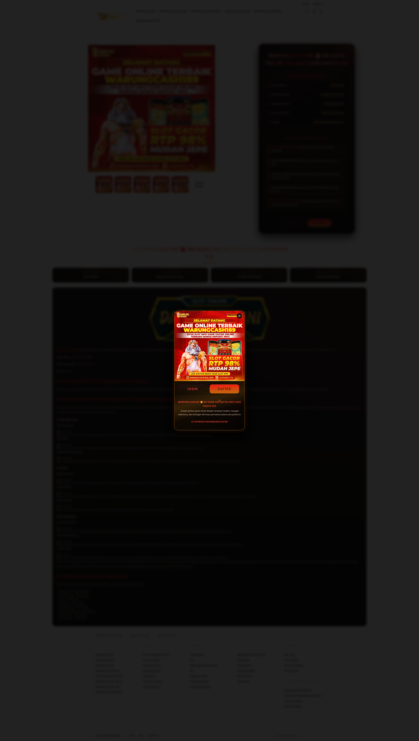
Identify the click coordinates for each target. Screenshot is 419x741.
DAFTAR (224, 389)
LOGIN (192, 389)
